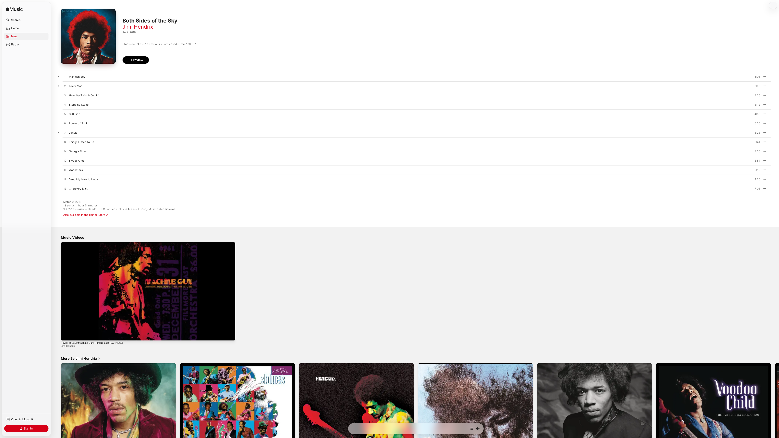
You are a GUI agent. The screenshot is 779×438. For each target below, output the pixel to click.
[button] (26, 20)
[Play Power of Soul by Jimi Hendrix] (65, 123)
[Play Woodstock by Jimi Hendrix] (65, 170)
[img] (14, 9)
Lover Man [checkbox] (75, 86)
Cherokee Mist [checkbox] (78, 188)
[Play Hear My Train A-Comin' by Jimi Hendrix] (65, 95)
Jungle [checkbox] (73, 132)
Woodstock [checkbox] (76, 170)
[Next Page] (775, 421)
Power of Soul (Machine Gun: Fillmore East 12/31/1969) (92, 342)
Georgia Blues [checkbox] (78, 151)
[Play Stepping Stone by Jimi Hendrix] (65, 105)
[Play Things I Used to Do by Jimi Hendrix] (65, 142)
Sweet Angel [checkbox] (77, 160)
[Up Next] (471, 429)
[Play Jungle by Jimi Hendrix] (65, 133)
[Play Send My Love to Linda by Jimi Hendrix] (65, 179)
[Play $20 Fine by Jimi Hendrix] (65, 114)
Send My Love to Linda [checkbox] (83, 179)
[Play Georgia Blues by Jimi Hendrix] (65, 151)
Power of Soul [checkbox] (78, 123)
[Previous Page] (57, 421)
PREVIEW (755, 76)
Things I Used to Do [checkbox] (81, 142)
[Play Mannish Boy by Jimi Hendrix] (65, 77)
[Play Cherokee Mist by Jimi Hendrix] (65, 189)
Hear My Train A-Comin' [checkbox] (84, 95)
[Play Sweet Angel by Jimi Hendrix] (65, 161)
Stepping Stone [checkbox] (79, 104)
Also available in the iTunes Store (84, 214)
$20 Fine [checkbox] (74, 114)
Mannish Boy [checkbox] (77, 76)
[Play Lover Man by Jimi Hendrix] (65, 86)
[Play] (66, 335)
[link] (80, 358)
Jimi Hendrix (138, 27)
